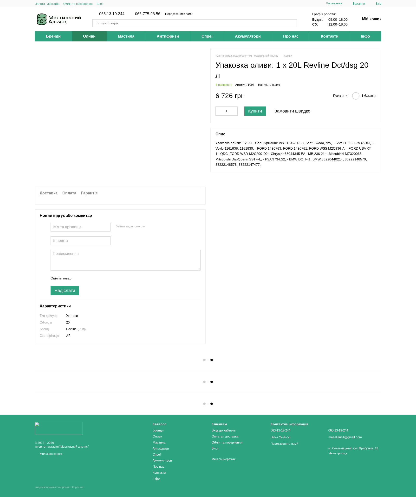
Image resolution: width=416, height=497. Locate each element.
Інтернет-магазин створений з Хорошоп (59, 487)
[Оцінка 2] (87, 278)
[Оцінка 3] (95, 278)
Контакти (329, 36)
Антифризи (168, 36)
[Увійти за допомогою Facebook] (150, 226)
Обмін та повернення (78, 4)
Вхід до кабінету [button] (224, 430)
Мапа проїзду (337, 453)
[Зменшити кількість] (219, 111)
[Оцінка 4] (102, 278)
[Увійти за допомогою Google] (158, 226)
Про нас (291, 36)
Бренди (53, 36)
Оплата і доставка (47, 4)
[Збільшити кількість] (234, 111)
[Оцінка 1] (79, 278)
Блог (100, 4)
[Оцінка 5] (110, 278)
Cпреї (207, 36)
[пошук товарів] (293, 23)
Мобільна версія (50, 454)
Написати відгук (269, 84)
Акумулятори (248, 36)
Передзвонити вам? (179, 14)
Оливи (89, 36)
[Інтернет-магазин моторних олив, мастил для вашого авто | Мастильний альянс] (59, 428)
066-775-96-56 (147, 14)
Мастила (126, 36)
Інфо (365, 36)
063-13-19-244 (111, 14)
